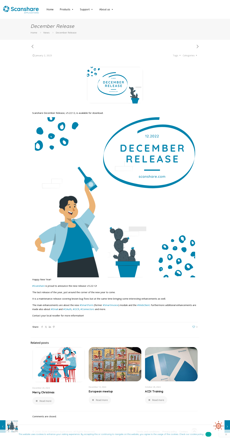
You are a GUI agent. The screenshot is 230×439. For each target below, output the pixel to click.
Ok (208, 434)
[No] (226, 434)
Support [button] (85, 9)
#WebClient (143, 305)
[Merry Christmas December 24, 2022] (9, 426)
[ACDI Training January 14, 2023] (221, 426)
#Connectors (87, 309)
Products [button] (65, 9)
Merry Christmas (43, 392)
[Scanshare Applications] (21, 9)
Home (50, 9)
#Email (54, 309)
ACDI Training (154, 391)
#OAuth (67, 309)
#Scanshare (38, 285)
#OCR (76, 309)
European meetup (101, 391)
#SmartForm (86, 305)
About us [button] (104, 9)
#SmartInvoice (110, 305)
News (46, 32)
